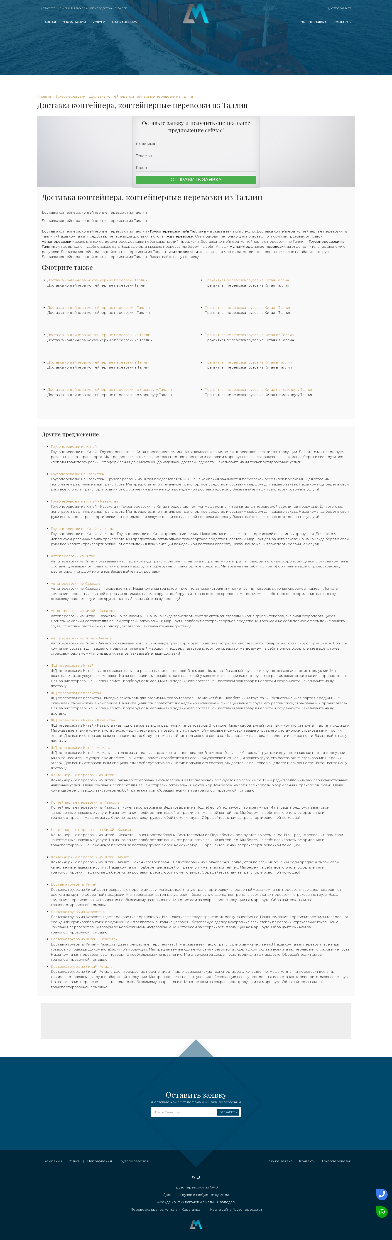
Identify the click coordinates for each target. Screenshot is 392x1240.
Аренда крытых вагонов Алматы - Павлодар (196, 1202)
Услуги (99, 22)
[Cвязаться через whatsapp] (381, 1212)
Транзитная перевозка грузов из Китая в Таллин (248, 367)
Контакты (342, 22)
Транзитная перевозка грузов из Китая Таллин (247, 285)
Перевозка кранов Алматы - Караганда (165, 1209)
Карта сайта (221, 1209)
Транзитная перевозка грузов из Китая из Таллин (249, 340)
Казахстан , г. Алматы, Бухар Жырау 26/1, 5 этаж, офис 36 (84, 8)
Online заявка (314, 22)
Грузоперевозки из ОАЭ (196, 1187)
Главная (48, 22)
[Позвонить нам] (381, 1194)
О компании (74, 22)
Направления (124, 22)
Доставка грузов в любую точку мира (196, 1195)
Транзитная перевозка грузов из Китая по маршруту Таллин (259, 395)
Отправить (228, 1112)
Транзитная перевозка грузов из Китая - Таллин (248, 312)
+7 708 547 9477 (340, 8)
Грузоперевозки (133, 1161)
